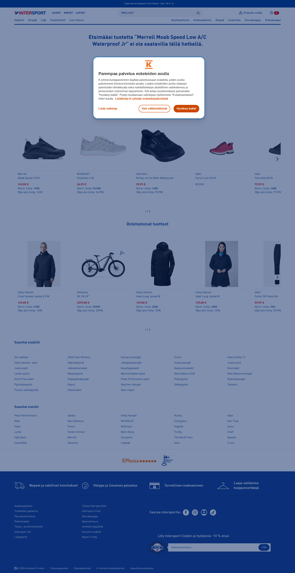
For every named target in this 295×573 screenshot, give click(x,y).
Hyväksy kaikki (186, 108)
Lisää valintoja (108, 108)
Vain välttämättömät (154, 108)
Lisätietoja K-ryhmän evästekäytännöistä (141, 98)
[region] (148, 87)
